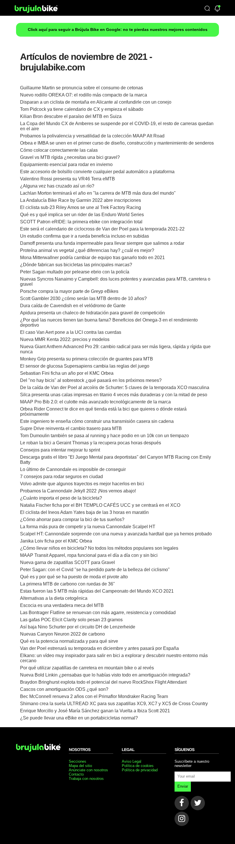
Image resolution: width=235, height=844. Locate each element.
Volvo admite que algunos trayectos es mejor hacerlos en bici (82, 483)
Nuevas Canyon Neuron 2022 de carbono (62, 634)
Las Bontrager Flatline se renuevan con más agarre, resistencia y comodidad (98, 612)
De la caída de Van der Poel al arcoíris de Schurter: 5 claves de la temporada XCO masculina (114, 387)
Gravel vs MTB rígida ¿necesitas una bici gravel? (70, 157)
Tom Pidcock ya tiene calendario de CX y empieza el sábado (81, 109)
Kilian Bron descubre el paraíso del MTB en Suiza (71, 116)
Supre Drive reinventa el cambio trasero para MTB (71, 428)
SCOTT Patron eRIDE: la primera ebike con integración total (81, 221)
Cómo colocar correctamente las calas (59, 150)
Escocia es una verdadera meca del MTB (62, 605)
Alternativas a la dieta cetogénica (53, 598)
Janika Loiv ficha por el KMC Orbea (56, 541)
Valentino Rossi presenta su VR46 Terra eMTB (67, 178)
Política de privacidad (140, 770)
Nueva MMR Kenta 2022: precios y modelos (64, 339)
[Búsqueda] (207, 8)
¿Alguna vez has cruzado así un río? (57, 186)
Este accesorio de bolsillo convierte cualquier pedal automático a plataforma (97, 171)
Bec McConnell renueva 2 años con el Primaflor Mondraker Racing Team (94, 696)
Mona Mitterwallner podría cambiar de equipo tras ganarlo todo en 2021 (92, 257)
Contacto (76, 774)
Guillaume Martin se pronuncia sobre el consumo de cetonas (81, 87)
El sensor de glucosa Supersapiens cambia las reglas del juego (84, 366)
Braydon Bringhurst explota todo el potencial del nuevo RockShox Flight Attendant (103, 682)
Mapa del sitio (80, 766)
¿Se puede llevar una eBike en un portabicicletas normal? (79, 717)
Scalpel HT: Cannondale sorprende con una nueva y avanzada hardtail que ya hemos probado (116, 533)
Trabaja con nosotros (86, 778)
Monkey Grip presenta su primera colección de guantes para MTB (86, 358)
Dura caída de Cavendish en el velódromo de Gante (73, 305)
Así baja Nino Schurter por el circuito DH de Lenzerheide (77, 626)
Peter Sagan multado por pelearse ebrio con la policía (74, 271)
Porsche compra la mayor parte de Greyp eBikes (69, 291)
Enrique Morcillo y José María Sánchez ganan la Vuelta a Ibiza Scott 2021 (95, 710)
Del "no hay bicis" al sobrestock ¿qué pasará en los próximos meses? (91, 380)
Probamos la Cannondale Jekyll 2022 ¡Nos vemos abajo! (78, 490)
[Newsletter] (217, 9)
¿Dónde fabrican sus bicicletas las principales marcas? (76, 264)
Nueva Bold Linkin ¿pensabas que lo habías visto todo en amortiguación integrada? (105, 675)
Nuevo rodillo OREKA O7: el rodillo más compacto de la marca (83, 94)
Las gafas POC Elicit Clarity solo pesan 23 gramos (71, 619)
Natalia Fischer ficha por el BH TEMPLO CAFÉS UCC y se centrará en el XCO (100, 505)
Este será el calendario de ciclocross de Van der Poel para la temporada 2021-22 (102, 228)
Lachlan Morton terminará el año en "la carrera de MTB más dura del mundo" (98, 193)
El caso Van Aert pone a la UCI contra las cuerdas (70, 332)
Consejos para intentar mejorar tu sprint (60, 449)
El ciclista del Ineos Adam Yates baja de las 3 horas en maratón (84, 512)
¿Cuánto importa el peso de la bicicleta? (61, 498)
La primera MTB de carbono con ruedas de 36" (67, 583)
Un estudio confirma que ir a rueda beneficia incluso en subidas (84, 236)
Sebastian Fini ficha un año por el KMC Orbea (66, 373)
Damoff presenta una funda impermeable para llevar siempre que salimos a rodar (102, 243)
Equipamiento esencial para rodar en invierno (66, 164)
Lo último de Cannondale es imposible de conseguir (73, 469)
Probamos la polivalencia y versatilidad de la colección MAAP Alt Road (92, 135)
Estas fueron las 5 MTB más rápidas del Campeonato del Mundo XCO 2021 (97, 591)
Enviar (182, 786)
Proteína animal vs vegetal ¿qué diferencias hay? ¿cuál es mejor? (87, 250)
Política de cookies (138, 766)
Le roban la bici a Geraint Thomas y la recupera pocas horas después (90, 442)
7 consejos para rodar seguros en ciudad (61, 476)
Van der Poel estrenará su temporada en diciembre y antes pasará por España (99, 648)
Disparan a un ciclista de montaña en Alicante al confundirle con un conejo (95, 102)
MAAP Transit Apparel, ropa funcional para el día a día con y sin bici (89, 555)
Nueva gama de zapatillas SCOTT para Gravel (67, 562)
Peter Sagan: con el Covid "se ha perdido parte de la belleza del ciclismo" (95, 569)
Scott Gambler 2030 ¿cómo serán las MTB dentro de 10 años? (83, 298)
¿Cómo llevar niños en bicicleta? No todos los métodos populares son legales (99, 548)
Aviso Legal (131, 761)
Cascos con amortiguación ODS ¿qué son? (64, 689)
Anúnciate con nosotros (88, 770)
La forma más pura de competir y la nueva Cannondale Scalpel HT (87, 526)
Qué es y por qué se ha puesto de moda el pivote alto (74, 576)
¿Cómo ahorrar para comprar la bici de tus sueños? (72, 519)
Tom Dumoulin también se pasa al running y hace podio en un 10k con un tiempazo (104, 435)
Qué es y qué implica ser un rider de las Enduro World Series (82, 214)
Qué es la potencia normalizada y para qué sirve (69, 641)
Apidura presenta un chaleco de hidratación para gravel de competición (92, 312)
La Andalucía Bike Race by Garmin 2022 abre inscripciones (80, 200)
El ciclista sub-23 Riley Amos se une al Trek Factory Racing (80, 207)
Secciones (77, 761)
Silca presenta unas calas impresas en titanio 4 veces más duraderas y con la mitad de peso (113, 394)
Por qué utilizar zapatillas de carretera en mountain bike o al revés (87, 667)
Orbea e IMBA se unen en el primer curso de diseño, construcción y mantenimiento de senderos (117, 143)
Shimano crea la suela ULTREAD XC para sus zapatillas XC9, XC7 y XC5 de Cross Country (114, 703)
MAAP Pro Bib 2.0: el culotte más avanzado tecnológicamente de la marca (95, 401)
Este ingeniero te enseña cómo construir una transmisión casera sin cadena (97, 421)
